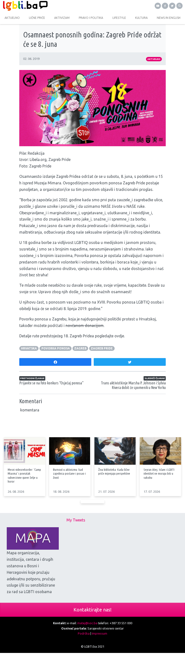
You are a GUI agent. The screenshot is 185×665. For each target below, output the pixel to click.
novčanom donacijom (85, 325)
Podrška (84, 633)
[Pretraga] (179, 6)
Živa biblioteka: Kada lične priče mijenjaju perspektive (114, 471)
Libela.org (38, 159)
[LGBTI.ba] (46, 6)
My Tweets (75, 520)
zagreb (80, 348)
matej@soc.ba (87, 623)
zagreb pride (102, 348)
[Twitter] (172, 6)
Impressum (99, 633)
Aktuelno (153, 59)
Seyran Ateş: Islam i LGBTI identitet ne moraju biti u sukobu (159, 473)
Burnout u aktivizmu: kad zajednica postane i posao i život (69, 473)
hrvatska (29, 348)
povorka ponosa (55, 348)
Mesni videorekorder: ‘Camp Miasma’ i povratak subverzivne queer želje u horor (24, 475)
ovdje (119, 336)
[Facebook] (165, 6)
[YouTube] (158, 6)
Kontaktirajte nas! (92, 609)
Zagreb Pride (59, 159)
